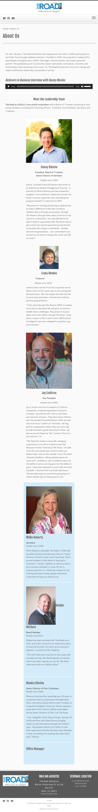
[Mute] (82, 86)
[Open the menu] (94, 18)
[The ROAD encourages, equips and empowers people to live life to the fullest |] (49, 7)
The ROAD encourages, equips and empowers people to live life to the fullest (49, 804)
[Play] (8, 86)
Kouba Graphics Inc (53, 809)
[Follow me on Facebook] (9, 18)
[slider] (87, 86)
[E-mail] (5, 18)
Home (5, 28)
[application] (49, 86)
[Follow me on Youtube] (14, 18)
